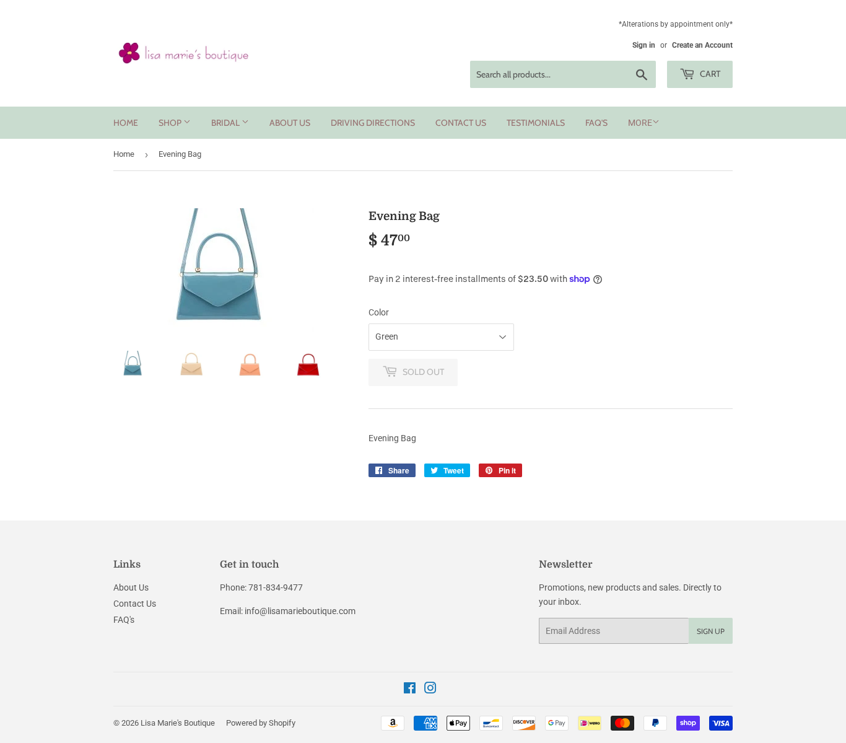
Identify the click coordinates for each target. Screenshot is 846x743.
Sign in (643, 45)
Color (378, 312)
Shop (171, 122)
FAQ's (596, 122)
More (640, 123)
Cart (709, 73)
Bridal (226, 122)
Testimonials (536, 122)
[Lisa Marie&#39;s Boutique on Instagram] (430, 690)
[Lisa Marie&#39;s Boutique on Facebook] (409, 690)
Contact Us (460, 122)
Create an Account (702, 45)
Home (125, 122)
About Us (289, 122)
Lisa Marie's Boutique (178, 723)
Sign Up (711, 631)
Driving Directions (373, 122)
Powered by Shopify (260, 723)
